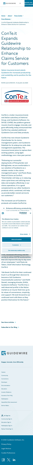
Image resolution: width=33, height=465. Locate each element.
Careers (3, 372)
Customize (15, 245)
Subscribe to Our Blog (9, 327)
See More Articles (7, 322)
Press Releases (5, 19)
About (10, 16)
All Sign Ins (7, 415)
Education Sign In (6, 422)
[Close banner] (30, 213)
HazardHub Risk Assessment (9, 402)
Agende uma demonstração (29, 3)
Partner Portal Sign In (7, 429)
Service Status (5, 405)
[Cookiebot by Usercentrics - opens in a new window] (20, 213)
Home (3, 16)
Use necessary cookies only (16, 250)
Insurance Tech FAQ (6, 395)
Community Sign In (6, 419)
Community (4, 375)
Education (4, 389)
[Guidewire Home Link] (14, 353)
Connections (4, 379)
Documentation (5, 385)
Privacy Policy (6, 444)
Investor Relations (6, 392)
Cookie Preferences (8, 453)
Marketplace (4, 399)
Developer (4, 382)
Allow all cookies (16, 239)
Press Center (18, 16)
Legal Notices (6, 448)
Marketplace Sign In (6, 425)
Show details (24, 234)
